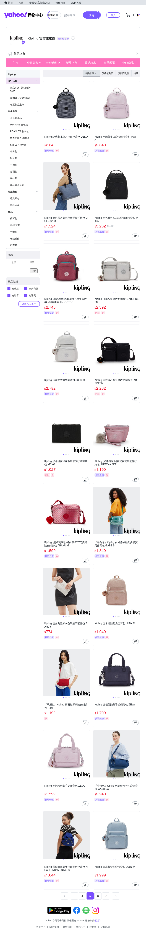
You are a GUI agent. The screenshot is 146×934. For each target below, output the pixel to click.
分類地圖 (105, 926)
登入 (113, 15)
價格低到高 (107, 73)
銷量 (136, 73)
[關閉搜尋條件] (57, 15)
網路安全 (80, 926)
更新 (97, 920)
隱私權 (93, 926)
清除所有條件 (29, 304)
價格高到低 (123, 73)
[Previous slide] (45, 104)
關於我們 (54, 926)
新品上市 (19, 53)
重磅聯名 (90, 63)
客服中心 (40, 926)
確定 (34, 270)
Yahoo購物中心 (23, 15)
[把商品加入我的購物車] (85, 154)
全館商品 (128, 63)
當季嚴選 (109, 63)
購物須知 (67, 926)
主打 (15, 63)
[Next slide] (87, 104)
